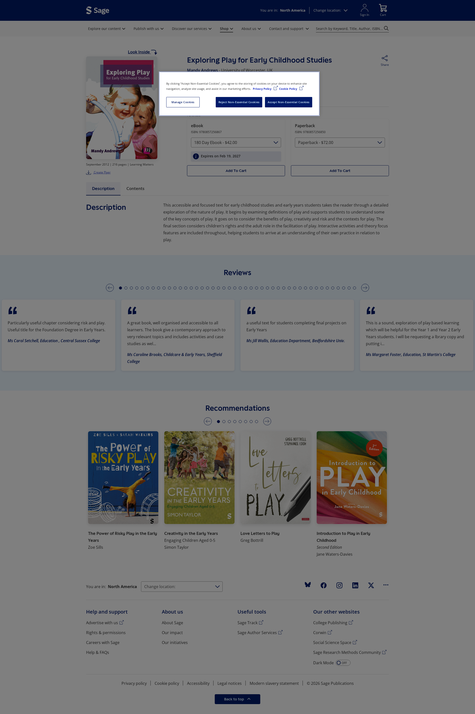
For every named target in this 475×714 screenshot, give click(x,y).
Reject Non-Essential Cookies (239, 102)
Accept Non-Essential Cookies (288, 102)
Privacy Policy (262, 89)
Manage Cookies (182, 102)
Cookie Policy (288, 89)
